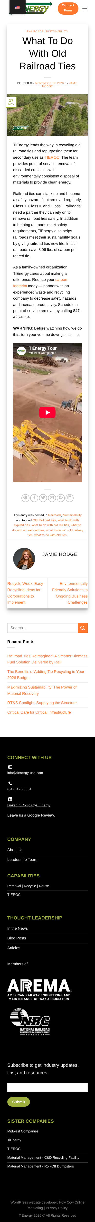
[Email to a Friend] (52, 498)
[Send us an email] (10, 767)
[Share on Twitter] (43, 498)
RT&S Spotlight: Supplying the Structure (42, 703)
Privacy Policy (56, 1208)
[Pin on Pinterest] (61, 498)
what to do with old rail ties (50, 525)
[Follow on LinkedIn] (10, 799)
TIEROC (52, 157)
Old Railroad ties (44, 520)
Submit (18, 1102)
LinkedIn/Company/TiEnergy (28, 805)
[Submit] (83, 628)
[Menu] (85, 8)
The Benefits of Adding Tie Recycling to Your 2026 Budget (45, 675)
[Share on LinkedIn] (70, 498)
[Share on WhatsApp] (25, 498)
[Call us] (10, 783)
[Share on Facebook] (34, 498)
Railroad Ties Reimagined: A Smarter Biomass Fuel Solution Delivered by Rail (47, 659)
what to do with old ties (50, 535)
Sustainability (56, 31)
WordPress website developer (33, 1202)
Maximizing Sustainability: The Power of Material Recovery (41, 690)
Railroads (35, 31)
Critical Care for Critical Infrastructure (39, 712)
